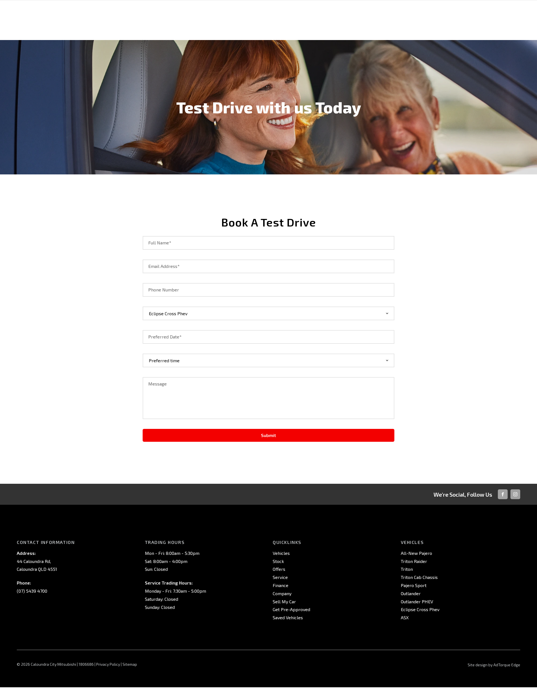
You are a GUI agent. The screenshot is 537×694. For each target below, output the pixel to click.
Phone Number (163, 289)
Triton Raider (414, 561)
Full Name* (159, 242)
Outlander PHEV (417, 601)
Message (157, 383)
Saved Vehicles (288, 617)
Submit (268, 435)
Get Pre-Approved (291, 609)
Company (282, 593)
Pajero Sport (414, 585)
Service (280, 577)
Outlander (411, 593)
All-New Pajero (416, 553)
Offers (279, 569)
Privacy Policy (108, 664)
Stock (278, 561)
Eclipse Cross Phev (420, 609)
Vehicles (281, 553)
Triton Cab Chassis (419, 577)
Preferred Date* (165, 336)
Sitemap (130, 664)
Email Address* (164, 266)
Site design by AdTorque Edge (494, 664)
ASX (405, 617)
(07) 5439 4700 (32, 590)
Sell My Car (284, 601)
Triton (407, 569)
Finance (280, 585)
